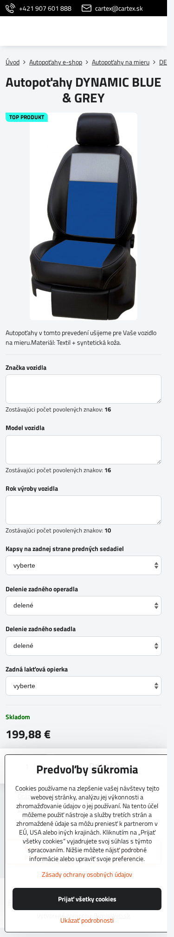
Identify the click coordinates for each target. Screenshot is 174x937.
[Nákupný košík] (133, 31)
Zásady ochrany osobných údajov (87, 874)
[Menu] (156, 31)
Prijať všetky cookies (87, 899)
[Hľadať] (111, 31)
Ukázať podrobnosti (87, 920)
